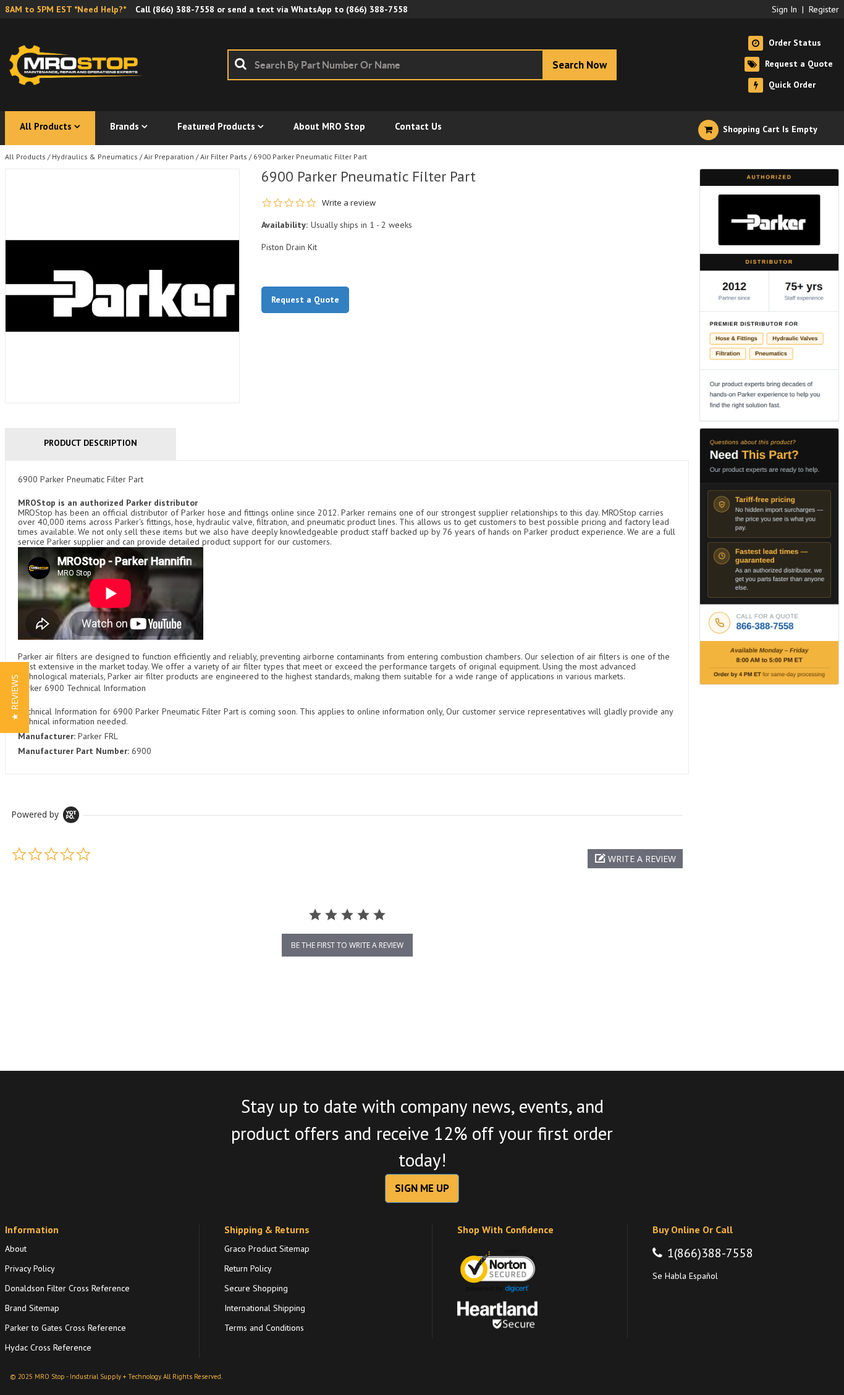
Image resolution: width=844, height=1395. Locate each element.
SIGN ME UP (422, 1188)
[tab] (347, 617)
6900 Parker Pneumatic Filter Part (310, 156)
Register (824, 9)
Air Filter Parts (223, 156)
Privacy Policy (30, 1268)
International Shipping (264, 1307)
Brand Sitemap (32, 1307)
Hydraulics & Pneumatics (95, 156)
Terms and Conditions (264, 1327)
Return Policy (248, 1268)
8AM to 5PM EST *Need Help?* (65, 9)
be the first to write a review (347, 945)
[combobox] (422, 64)
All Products (25, 156)
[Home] (79, 65)
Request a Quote (305, 299)
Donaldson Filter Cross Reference (67, 1288)
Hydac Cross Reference (48, 1347)
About (16, 1248)
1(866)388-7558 (710, 1253)
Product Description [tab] (90, 442)
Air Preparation (169, 156)
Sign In (784, 9)
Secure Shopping (256, 1288)
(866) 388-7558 (183, 9)
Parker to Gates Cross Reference (65, 1327)
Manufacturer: (46, 736)
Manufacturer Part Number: (73, 750)
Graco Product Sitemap (267, 1248)
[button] (635, 858)
